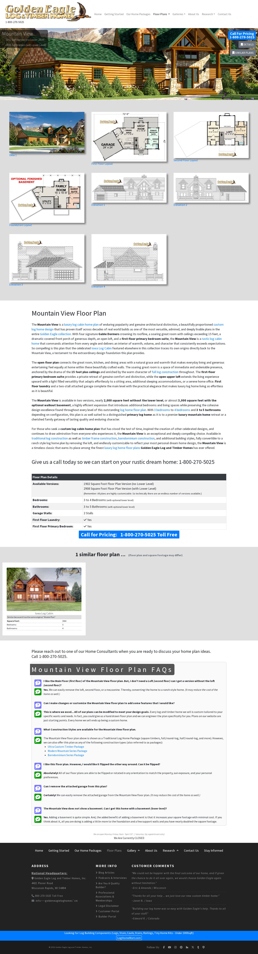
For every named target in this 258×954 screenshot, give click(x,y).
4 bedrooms (182, 410)
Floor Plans (160, 14)
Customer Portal (108, 911)
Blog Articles (106, 872)
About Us (193, 14)
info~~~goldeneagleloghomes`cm (57, 900)
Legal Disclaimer (108, 905)
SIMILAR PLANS (244, 52)
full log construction (165, 372)
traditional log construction (50, 438)
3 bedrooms (162, 410)
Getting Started (114, 14)
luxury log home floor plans (122, 448)
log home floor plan (133, 410)
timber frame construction (99, 438)
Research (207, 14)
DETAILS (248, 44)
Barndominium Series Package (66, 755)
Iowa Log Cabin (101, 348)
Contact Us (224, 14)
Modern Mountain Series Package (67, 751)
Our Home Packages (138, 14)
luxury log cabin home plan (81, 324)
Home (98, 14)
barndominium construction (136, 438)
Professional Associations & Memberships (105, 896)
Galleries (178, 14)
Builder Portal (107, 916)
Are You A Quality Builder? (108, 885)
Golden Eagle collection (55, 334)
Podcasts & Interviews (112, 878)
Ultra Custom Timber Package (66, 746)
